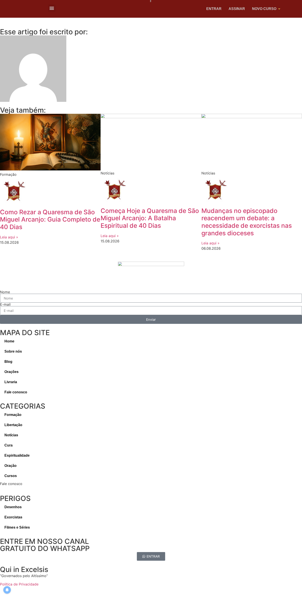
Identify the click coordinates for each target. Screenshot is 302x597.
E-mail (5, 304)
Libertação (13, 425)
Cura (8, 445)
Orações (11, 372)
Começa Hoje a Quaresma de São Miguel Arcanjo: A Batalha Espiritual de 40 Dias (150, 218)
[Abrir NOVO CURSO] (279, 9)
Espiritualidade (17, 455)
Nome (5, 292)
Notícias (11, 435)
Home (9, 341)
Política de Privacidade (19, 584)
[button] (51, 8)
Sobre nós (13, 351)
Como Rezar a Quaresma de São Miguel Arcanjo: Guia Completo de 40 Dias (50, 219)
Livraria (10, 382)
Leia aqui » (9, 237)
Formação (12, 415)
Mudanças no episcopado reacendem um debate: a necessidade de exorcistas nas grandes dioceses (246, 222)
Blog (8, 361)
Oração (10, 466)
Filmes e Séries (17, 527)
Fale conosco (15, 392)
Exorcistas (13, 517)
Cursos (10, 476)
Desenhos (13, 507)
